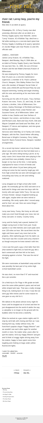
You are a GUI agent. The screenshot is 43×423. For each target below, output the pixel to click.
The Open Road (7, 398)
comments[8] (5, 353)
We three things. (7, 401)
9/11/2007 (13, 353)
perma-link (19, 353)
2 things (16, 373)
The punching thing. (8, 392)
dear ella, (26, 373)
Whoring (5, 389)
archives (4, 356)
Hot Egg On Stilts (7, 394)
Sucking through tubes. (8, 396)
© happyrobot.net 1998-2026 (21, 418)
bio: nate (4, 355)
